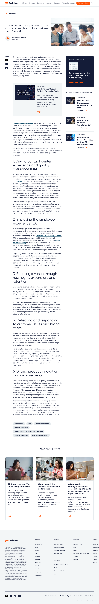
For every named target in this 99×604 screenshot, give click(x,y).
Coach (36, 553)
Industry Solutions (59, 547)
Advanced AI (38, 544)
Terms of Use (78, 596)
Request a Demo (83, 3)
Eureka (36, 547)
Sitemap (75, 559)
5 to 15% (19, 181)
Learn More (81, 111)
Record (37, 569)
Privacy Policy (89, 596)
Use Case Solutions (59, 550)
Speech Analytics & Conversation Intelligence (29, 431)
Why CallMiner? (58, 544)
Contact (95, 562)
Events (75, 550)
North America (19, 423)
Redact (37, 566)
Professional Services (60, 571)
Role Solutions (58, 553)
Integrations (38, 575)
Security (95, 559)
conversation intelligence (17, 548)
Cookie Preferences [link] (51, 596)
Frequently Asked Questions (81, 553)
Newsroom (95, 550)
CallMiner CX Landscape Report (48, 236)
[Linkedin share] (8, 69)
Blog (74, 547)
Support (75, 556)
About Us (95, 544)
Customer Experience (21, 435)
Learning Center (77, 544)
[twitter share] (8, 61)
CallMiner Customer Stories (61, 564)
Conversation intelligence (23, 123)
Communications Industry (40, 435)
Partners (95, 553)
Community (57, 574)
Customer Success (59, 568)
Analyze (37, 550)
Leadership (96, 547)
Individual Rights (65, 596)
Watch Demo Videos (68, 3)
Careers (95, 556)
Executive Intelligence (21, 427)
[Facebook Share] (8, 65)
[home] (12, 3)
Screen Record (39, 572)
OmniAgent (38, 562)
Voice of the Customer (42, 423)
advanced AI (8, 561)
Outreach (37, 559)
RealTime (37, 556)
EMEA (29, 423)
